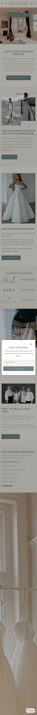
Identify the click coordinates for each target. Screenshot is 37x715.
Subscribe (18, 368)
